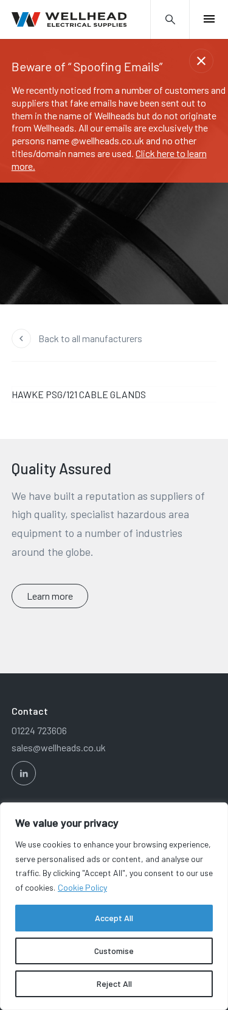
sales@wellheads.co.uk (59, 747)
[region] (114, 906)
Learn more (50, 595)
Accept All (114, 918)
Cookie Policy (82, 887)
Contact (30, 711)
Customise (114, 950)
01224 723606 (39, 730)
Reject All (114, 983)
